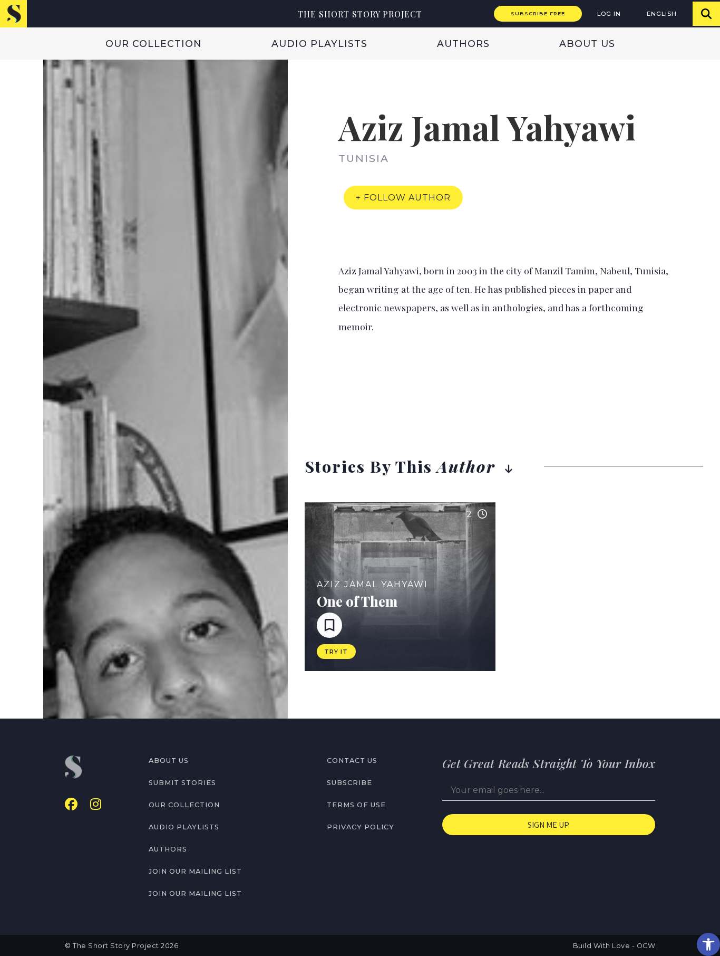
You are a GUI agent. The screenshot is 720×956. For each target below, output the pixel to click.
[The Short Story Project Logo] (13, 13)
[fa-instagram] (95, 804)
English (662, 13)
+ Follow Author (403, 198)
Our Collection (153, 43)
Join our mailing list (195, 871)
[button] (708, 944)
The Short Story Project (360, 14)
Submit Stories (182, 783)
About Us (587, 43)
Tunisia (363, 158)
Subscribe (349, 783)
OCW (646, 946)
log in (609, 13)
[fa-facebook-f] (71, 804)
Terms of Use (356, 805)
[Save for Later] (329, 625)
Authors (463, 43)
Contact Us (352, 760)
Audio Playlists (319, 43)
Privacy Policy (360, 827)
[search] (706, 14)
